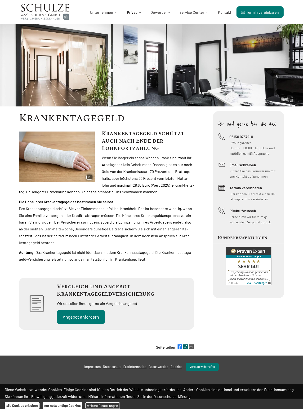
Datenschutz (112, 367)
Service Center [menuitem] (191, 12)
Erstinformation (135, 367)
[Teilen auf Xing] (185, 346)
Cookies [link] (176, 367)
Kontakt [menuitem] (224, 12)
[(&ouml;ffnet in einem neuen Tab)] (249, 283)
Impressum (92, 367)
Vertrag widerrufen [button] (202, 367)
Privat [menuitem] (132, 12)
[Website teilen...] (191, 346)
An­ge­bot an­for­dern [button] (81, 317)
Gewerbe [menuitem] (158, 12)
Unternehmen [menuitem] (101, 12)
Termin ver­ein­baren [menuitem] (262, 12)
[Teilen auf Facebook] (180, 346)
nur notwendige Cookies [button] (62, 406)
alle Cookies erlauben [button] (22, 406)
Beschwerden (158, 367)
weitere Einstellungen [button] (102, 406)
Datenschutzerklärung (172, 396)
